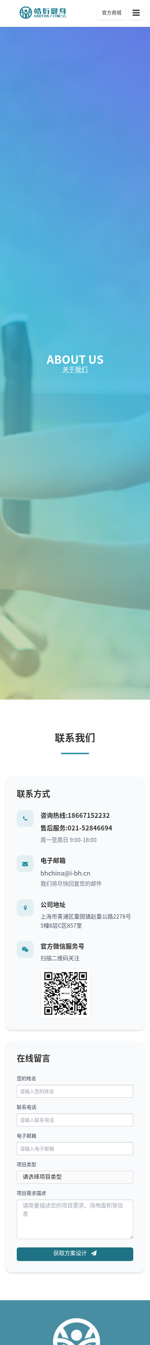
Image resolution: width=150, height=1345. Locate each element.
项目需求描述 (31, 1192)
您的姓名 (26, 1078)
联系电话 (26, 1106)
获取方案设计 (70, 1252)
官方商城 (111, 12)
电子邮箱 (26, 1135)
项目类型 (26, 1164)
